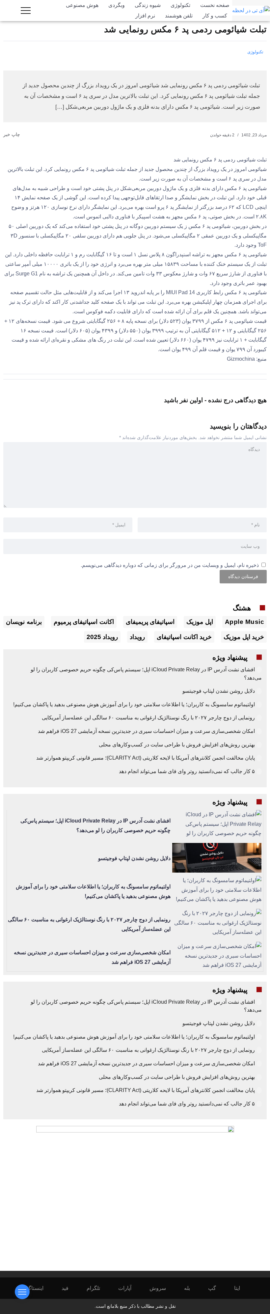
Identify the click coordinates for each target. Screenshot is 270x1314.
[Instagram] (36, 1288)
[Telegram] (98, 1288)
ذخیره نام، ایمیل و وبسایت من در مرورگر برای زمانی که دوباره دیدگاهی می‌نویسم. (170, 565)
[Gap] (216, 1288)
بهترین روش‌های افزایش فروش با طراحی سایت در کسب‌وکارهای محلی (177, 744)
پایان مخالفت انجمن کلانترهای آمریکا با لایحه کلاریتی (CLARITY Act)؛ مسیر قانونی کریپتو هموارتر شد (145, 758)
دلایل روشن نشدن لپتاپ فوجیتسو (218, 691)
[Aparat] (129, 1288)
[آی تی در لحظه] (251, 10)
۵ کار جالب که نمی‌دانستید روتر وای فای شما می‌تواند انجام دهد (187, 771)
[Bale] (191, 1288)
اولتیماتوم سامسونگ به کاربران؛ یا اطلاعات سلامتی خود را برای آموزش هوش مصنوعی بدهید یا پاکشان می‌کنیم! (134, 704)
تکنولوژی (255, 51)
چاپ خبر (12, 134)
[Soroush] (162, 1288)
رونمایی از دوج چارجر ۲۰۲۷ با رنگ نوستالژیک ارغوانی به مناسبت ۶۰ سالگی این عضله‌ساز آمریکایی (148, 717)
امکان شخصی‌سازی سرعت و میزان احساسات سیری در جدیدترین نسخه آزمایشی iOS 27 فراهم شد (146, 731)
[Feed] (69, 1288)
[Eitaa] (241, 1288)
